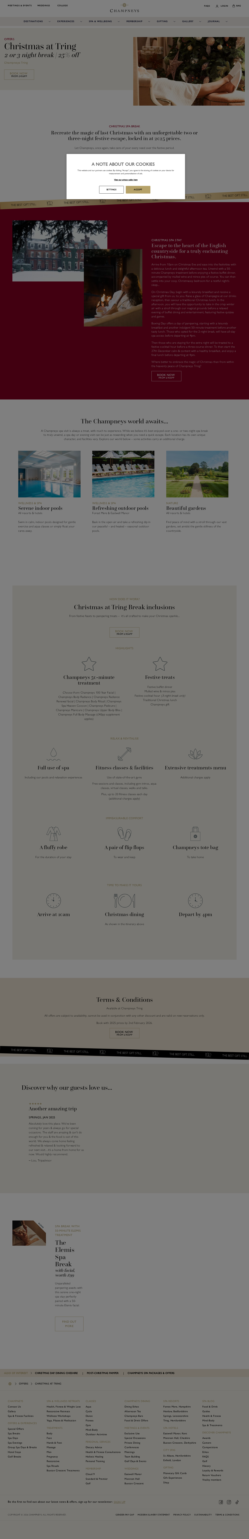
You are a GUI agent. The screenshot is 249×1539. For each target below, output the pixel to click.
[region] (126, 176)
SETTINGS (111, 189)
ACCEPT (138, 189)
